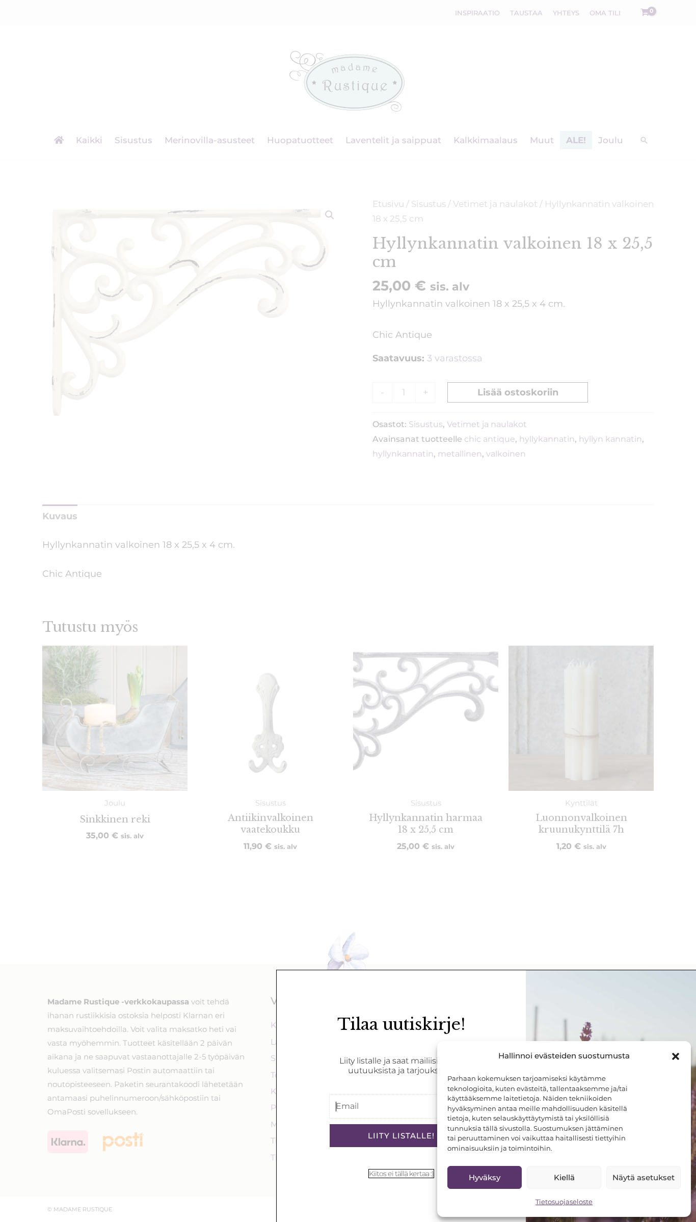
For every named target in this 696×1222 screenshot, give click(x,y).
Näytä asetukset (643, 1177)
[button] (676, 1056)
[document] (348, 611)
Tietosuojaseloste (564, 1202)
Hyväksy (484, 1177)
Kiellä (564, 1177)
